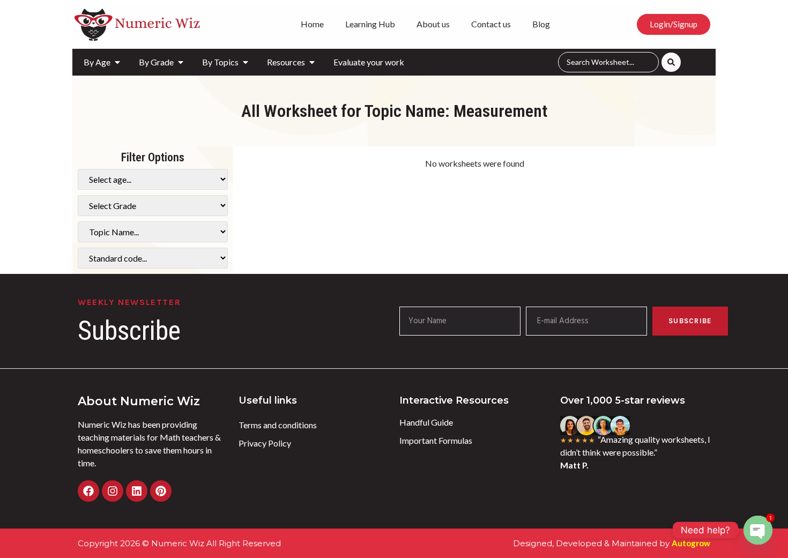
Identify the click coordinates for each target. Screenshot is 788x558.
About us (433, 24)
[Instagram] (112, 491)
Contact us (491, 24)
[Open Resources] (312, 62)
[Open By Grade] (180, 62)
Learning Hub (370, 24)
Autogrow (691, 543)
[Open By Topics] (245, 62)
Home (312, 24)
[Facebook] (88, 491)
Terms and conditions (278, 425)
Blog (541, 24)
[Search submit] (671, 62)
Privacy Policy (265, 443)
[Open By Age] (117, 62)
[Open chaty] (758, 530)
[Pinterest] (161, 491)
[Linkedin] (136, 491)
